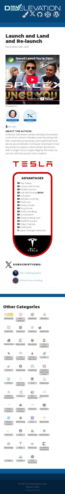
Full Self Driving (31, 192)
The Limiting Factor (30, 273)
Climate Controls (29, 198)
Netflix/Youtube (28, 221)
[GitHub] (39, 15)
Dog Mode (26, 208)
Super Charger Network (32, 230)
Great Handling (28, 211)
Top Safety (26, 183)
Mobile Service (28, 189)
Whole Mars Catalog (30, 280)
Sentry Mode (27, 205)
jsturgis (12, 126)
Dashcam (25, 202)
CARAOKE (26, 227)
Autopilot (25, 195)
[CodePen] (48, 15)
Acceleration (27, 214)
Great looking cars (30, 217)
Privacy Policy (32, 490)
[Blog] (56, 15)
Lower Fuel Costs (29, 186)
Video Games (27, 224)
